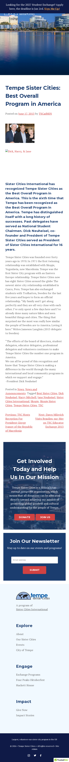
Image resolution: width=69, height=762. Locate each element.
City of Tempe (24, 650)
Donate (24, 517)
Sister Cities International (32, 609)
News (20, 389)
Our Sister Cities (26, 639)
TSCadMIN (45, 113)
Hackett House (25, 685)
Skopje (35, 401)
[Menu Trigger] (60, 21)
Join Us (45, 517)
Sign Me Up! (52, 9)
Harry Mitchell (27, 397)
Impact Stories (25, 715)
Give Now (21, 710)
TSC (40, 405)
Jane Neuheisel (46, 397)
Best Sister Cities (47, 393)
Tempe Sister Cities (25, 405)
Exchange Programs (28, 674)
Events (20, 645)
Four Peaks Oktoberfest (30, 680)
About (20, 634)
